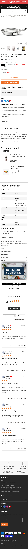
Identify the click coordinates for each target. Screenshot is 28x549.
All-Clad (5, 66)
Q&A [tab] (17, 288)
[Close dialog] (27, 262)
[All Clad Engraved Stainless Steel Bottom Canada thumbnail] (13, 48)
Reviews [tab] (11, 289)
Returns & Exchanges (6, 541)
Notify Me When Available (10, 82)
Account (3, 540)
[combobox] (12, 11)
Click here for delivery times (8, 93)
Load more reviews (14, 455)
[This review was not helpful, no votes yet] (24, 346)
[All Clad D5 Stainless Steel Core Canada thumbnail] (19, 48)
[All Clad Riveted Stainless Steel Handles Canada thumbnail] (8, 48)
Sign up (4, 524)
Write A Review (14, 308)
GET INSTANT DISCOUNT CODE (14, 283)
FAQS (2, 543)
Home (2, 16)
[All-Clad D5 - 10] (3, 48)
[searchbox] (8, 316)
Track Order (15, 541)
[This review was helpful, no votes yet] (21, 346)
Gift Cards (22, 541)
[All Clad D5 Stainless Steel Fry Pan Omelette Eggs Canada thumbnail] (24, 48)
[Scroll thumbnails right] (26, 49)
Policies (23, 545)
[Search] (25, 11)
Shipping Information (11, 540)
